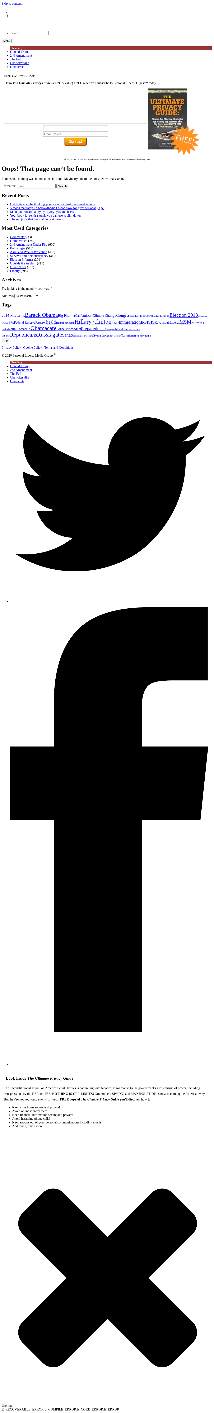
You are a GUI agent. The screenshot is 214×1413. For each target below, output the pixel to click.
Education (163, 315)
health (51, 322)
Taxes (105, 335)
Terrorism (127, 335)
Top (5, 340)
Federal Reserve (24, 322)
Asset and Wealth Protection (28, 252)
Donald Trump (19, 51)
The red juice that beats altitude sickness (36, 219)
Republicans (23, 335)
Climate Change (104, 316)
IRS (144, 322)
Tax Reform (115, 336)
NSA (28, 329)
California (81, 315)
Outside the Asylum (23, 263)
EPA (11, 322)
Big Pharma (66, 316)
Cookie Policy (32, 347)
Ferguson (40, 322)
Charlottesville (19, 63)
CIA (90, 315)
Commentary (18, 237)
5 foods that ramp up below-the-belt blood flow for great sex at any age (57, 208)
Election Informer (21, 259)
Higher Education (65, 322)
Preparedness (93, 328)
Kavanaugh (162, 322)
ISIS (151, 322)
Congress (123, 315)
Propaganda (111, 329)
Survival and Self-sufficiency (29, 256)
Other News (18, 267)
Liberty (15, 271)
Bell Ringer (17, 248)
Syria (97, 335)
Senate (68, 335)
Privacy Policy (11, 347)
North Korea (16, 329)
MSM (185, 322)
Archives (8, 295)
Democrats (17, 67)
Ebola (155, 316)
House (115, 322)
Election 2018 (183, 315)
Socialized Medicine (83, 335)
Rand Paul (123, 329)
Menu (6, 40)
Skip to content (12, 3)
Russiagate (49, 335)
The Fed (15, 59)
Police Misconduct (68, 329)
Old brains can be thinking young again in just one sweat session (52, 204)
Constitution (138, 315)
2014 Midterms (13, 315)
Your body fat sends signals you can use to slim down (45, 215)
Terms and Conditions (58, 347)
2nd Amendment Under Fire (28, 244)
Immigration (130, 322)
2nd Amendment (21, 55)
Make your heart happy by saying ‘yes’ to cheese (42, 211)
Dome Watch (18, 241)
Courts (148, 316)
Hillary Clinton (93, 321)
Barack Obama (41, 315)
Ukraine (146, 335)
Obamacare (43, 328)
